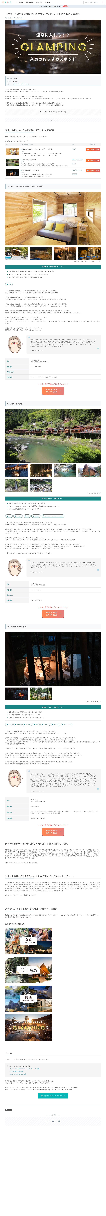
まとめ (9, 1109)
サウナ (79, 170)
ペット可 (21, 84)
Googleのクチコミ (39, 350)
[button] (53, 6)
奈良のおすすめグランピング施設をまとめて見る (21, 895)
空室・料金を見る (92, 149)
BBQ (15, 84)
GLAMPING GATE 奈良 (30, 170)
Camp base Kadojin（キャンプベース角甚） (37, 149)
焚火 (27, 84)
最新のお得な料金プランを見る (51, 391)
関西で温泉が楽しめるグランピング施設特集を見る (22, 862)
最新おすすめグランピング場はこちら (53, 1096)
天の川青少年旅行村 (28, 159)
